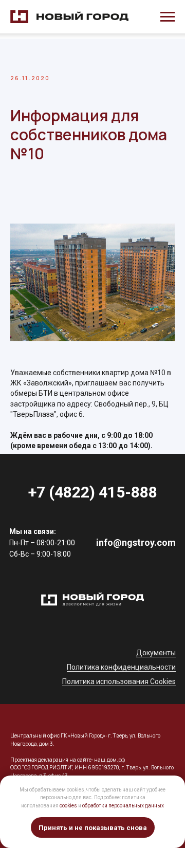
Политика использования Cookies (119, 681)
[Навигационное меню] (167, 17)
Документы (156, 653)
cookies (68, 805)
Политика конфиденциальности (121, 667)
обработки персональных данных (123, 805)
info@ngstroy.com (136, 542)
